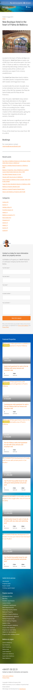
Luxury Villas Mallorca (8, 627)
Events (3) (5, 228)
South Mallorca (6, 651)
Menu (29, 7)
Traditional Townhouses (9, 605)
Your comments (5, 302)
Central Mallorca (7, 642)
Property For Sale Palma (9, 630)
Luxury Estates (6, 603)
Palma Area (5, 649)
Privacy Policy (5, 327)
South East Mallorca (8, 654)
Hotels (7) (5, 225)
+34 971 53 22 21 (10, 669)
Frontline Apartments (8, 601)
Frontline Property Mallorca (10, 614)
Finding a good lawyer (8, 588)
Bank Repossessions (8, 607)
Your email (4, 285)
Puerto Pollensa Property (9, 621)
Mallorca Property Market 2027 (11, 186)
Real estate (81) (6, 217)
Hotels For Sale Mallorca (9, 632)
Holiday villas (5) (7, 207)
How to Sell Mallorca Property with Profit (13, 192)
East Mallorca (6, 645)
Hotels (4, 18)
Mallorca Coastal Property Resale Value (13, 189)
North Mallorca (6, 647)
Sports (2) (5, 222)
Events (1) (5, 205)
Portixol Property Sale (8, 618)
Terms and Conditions (23, 325)
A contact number (6, 293)
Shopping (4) (6, 220)
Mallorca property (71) (8, 215)
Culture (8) (5, 202)
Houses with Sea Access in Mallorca (12, 177)
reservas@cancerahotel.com (11, 146)
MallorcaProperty (9, 7)
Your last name (5, 276)
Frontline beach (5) (7, 210)
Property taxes (6, 583)
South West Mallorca (8, 656)
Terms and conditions (7, 676)
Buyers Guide (6, 586)
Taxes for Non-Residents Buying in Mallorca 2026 (16, 184)
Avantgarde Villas (7, 596)
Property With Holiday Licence (10, 634)
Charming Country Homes (9, 609)
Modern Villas (6, 623)
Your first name (5, 267)
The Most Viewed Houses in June (11, 174)
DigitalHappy (22, 689)
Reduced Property (7, 612)
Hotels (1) (5, 212)
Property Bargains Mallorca (10, 625)
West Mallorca (6, 658)
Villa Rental (5, 581)
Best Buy (4, 598)
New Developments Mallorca (10, 616)
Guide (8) (5, 230)
